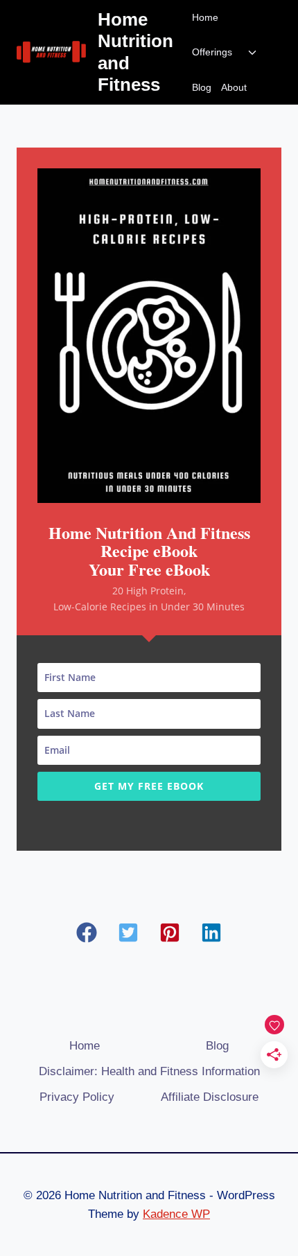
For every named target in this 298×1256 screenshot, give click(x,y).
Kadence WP (176, 1214)
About (234, 87)
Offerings (212, 52)
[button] (86, 932)
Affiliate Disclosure (209, 1097)
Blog (201, 87)
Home (205, 17)
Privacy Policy (77, 1097)
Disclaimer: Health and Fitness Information (149, 1071)
